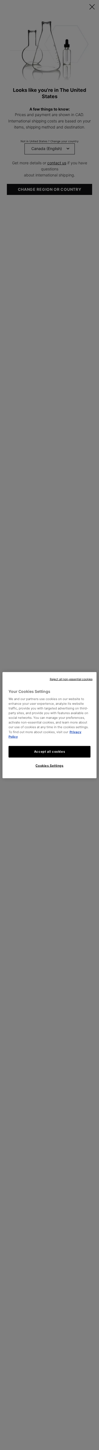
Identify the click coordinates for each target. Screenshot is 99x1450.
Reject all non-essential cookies (71, 679)
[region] (49, 725)
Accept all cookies (49, 751)
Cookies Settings (49, 765)
